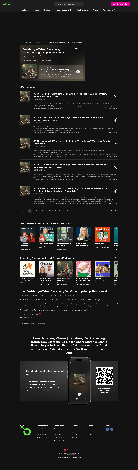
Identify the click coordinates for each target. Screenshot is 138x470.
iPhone (91, 429)
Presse (39, 432)
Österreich (70, 450)
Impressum (57, 434)
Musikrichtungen (82, 10)
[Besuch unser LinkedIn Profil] (107, 429)
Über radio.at (41, 429)
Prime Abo (74, 437)
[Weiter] (115, 222)
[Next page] (67, 214)
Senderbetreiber (42, 437)
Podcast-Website (25, 317)
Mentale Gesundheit (45, 60)
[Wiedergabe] (78, 71)
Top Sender (25, 10)
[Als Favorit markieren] (76, 49)
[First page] (22, 211)
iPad (90, 432)
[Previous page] (26, 211)
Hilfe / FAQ (74, 434)
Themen (95, 10)
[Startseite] (23, 42)
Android (91, 434)
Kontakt (73, 429)
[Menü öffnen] (133, 4)
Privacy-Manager (59, 440)
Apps (73, 432)
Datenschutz (58, 432)
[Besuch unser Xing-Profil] (111, 429)
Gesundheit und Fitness (30, 60)
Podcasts (37, 10)
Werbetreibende (42, 434)
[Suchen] (81, 4)
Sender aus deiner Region (64, 10)
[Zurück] (110, 222)
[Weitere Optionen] (82, 49)
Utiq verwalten (58, 437)
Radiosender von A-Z (109, 10)
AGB (55, 429)
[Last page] (71, 214)
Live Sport (47, 10)
